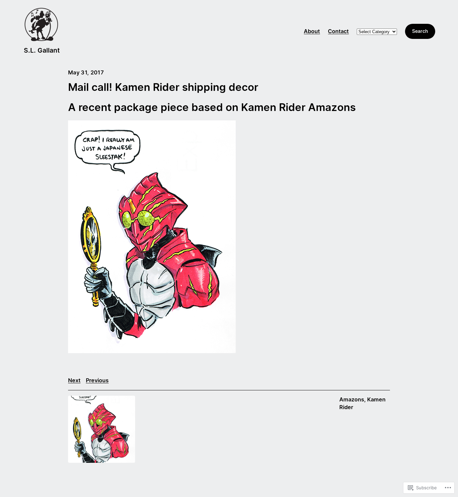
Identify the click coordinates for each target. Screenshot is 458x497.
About (312, 31)
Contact (338, 31)
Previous (97, 380)
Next (74, 380)
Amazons (351, 399)
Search (420, 31)
